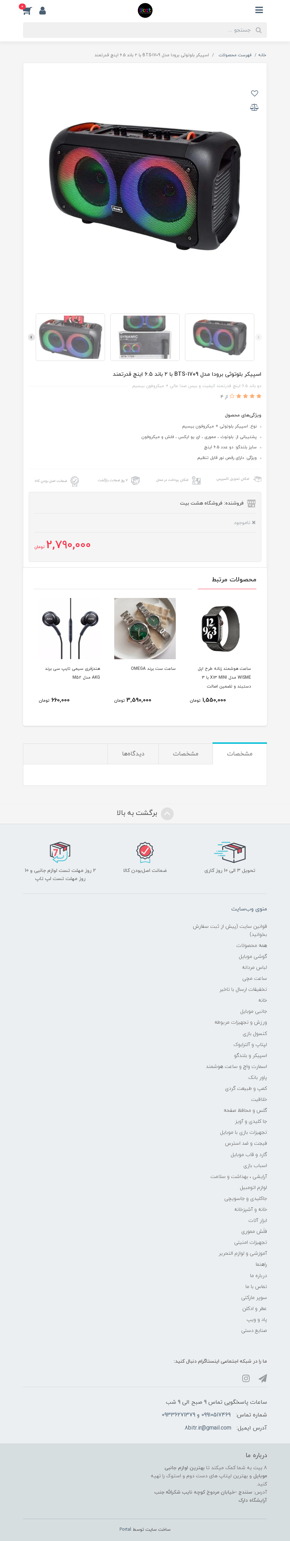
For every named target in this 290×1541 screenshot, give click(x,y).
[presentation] (258, 337)
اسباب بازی (255, 1165)
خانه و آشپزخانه (250, 1209)
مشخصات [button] (240, 754)
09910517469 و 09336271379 (196, 1415)
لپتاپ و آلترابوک (250, 1044)
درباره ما (258, 1275)
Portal (125, 1529)
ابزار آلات (257, 1220)
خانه (262, 1000)
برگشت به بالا (138, 813)
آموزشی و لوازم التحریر (243, 1253)
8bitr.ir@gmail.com (208, 1428)
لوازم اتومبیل (253, 1187)
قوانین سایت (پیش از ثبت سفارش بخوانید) (230, 930)
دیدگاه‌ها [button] (133, 754)
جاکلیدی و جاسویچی (245, 1198)
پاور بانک (257, 1077)
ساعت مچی (254, 978)
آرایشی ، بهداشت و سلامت (238, 1176)
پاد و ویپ (256, 1319)
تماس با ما (256, 1286)
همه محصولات (251, 945)
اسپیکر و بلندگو (250, 1055)
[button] (31, 10)
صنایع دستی (254, 1330)
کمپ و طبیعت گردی (246, 1088)
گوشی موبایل (253, 956)
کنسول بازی (255, 1033)
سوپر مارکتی (254, 1297)
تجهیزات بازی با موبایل (243, 1132)
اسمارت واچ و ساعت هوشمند (236, 1066)
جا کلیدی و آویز (251, 1121)
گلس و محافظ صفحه (245, 1110)
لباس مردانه (254, 967)
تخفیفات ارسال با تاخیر (243, 989)
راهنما (261, 1264)
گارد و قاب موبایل (249, 1154)
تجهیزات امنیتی (250, 1242)
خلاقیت (259, 1099)
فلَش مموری (254, 1231)
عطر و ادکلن (254, 1308)
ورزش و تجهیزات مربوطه (240, 1022)
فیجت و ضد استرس (246, 1143)
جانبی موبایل (253, 1011)
